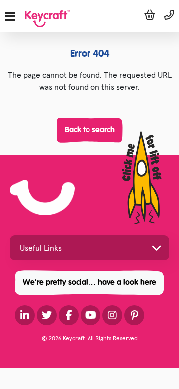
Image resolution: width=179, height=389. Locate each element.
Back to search (90, 130)
